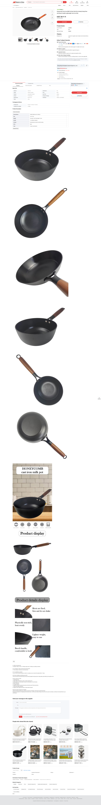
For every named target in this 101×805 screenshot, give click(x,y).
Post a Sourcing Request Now (41, 716)
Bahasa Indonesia (79, 798)
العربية (56, 798)
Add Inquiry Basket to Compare (34, 43)
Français (37, 798)
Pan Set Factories (40, 789)
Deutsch (48, 798)
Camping (14, 774)
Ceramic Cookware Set (53, 784)
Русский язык (41, 798)
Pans (25, 784)
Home (13, 7)
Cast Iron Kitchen (48, 789)
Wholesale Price (52, 797)
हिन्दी (64, 798)
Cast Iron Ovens (55, 789)
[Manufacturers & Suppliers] (18, 2)
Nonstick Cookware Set (32, 784)
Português (33, 798)
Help (69, 5)
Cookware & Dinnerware (35, 772)
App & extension (75, 5)
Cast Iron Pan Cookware (71, 789)
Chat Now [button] (81, 21)
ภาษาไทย (67, 798)
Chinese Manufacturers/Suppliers (38, 797)
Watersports (71, 772)
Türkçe (71, 798)
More (13, 793)
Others (33, 774)
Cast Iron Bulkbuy (16, 791)
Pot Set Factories (16, 789)
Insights (77, 797)
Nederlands (52, 798)
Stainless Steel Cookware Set (42, 784)
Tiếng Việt (74, 798)
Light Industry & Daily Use (19, 7)
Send (20, 716)
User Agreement (56, 800)
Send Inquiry (64, 21)
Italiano (45, 798)
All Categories (16, 5)
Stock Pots (20, 784)
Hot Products (25, 797)
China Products (30, 797)
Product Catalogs (27, 770)
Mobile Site (73, 797)
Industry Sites (57, 797)
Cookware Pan (23, 789)
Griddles (14, 784)
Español (29, 798)
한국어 (59, 798)
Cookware (25, 7)
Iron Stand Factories (31, 789)
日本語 (62, 798)
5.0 (72, 85)
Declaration (61, 800)
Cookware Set (30, 7)
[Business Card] (86, 88)
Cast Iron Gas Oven (80, 789)
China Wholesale (46, 797)
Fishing (51, 772)
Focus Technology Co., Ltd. (44, 800)
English (26, 798)
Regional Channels (63, 797)
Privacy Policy (66, 800)
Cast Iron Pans (62, 789)
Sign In (58, 78)
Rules (88, 5)
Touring (14, 772)
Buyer (64, 5)
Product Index (69, 797)
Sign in (87, 2)
